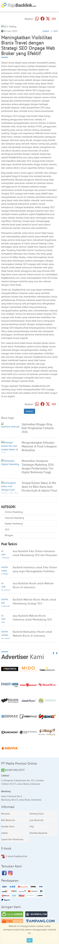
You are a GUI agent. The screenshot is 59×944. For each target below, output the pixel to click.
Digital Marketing (14, 523)
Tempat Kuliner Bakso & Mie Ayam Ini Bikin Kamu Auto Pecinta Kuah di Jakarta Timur (39, 486)
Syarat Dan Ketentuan (12, 839)
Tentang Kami (36, 813)
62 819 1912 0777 (15, 769)
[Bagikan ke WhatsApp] (37, 19)
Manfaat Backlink (38, 832)
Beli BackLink (8, 820)
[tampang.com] (41, 921)
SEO (55, 30)
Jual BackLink (36, 820)
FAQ (31, 826)
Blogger (9, 535)
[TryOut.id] (13, 921)
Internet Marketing (14, 517)
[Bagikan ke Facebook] (42, 19)
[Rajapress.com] (37, 914)
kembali (29, 411)
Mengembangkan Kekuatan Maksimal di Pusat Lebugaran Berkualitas (39, 446)
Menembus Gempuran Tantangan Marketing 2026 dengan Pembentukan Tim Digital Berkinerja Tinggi (38, 466)
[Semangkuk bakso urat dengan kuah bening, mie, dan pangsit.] (10, 489)
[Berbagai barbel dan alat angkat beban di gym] (10, 447)
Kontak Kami (7, 826)
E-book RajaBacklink (16, 856)
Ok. (29, 940)
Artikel (46, 30)
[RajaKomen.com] (13, 914)
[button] (53, 653)
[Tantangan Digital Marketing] (10, 462)
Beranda (5, 813)
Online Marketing (14, 511)
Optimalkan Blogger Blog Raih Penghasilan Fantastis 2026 (38, 428)
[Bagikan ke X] (48, 19)
